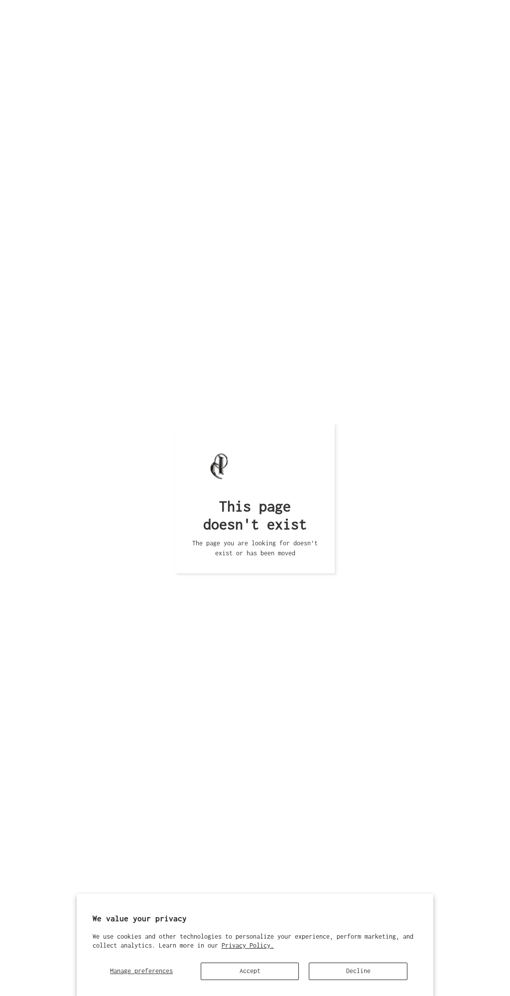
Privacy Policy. (248, 945)
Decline (358, 971)
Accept (250, 971)
